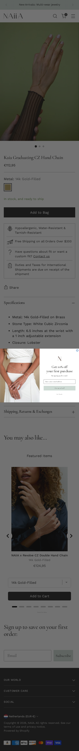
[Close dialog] (77, 350)
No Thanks (59, 394)
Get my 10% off (59, 388)
